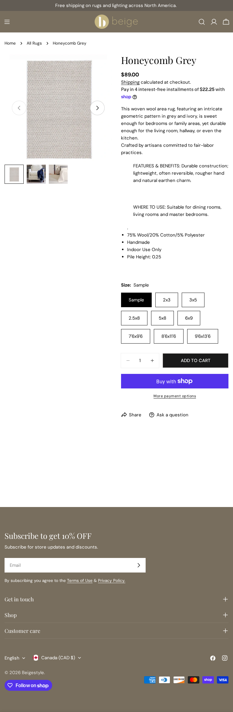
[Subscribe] (138, 565)
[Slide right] (97, 108)
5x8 (162, 318)
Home (10, 43)
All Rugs (34, 43)
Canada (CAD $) (58, 658)
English (12, 658)
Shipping (130, 82)
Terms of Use (80, 580)
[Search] (202, 22)
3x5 (193, 300)
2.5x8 (134, 318)
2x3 (167, 300)
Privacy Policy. (111, 580)
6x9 (189, 318)
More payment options (175, 396)
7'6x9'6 (136, 336)
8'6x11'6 (168, 336)
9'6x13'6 (203, 336)
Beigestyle (33, 673)
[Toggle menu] (7, 22)
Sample (136, 300)
